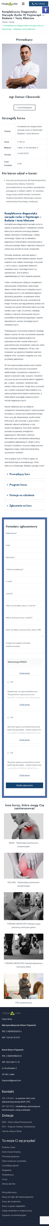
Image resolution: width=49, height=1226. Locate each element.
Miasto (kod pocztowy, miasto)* (19, 617)
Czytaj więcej (24, 673)
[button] (45, 10)
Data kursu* (11, 533)
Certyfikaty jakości (10, 1165)
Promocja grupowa (10, 1156)
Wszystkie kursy (9, 1192)
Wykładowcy (8, 1174)
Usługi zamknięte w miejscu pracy (17, 1210)
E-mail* (9, 581)
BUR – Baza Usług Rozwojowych (17, 1122)
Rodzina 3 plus (8, 1147)
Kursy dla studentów (11, 1201)
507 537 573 (8, 1106)
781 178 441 (8, 1098)
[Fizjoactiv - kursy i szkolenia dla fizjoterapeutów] (9, 4)
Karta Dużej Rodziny (11, 1152)
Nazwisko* (10, 557)
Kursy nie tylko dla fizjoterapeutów (17, 1197)
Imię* (8, 545)
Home (5, 22)
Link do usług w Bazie (12, 1131)
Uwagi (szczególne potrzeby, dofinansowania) (18, 644)
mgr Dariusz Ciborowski (24, 97)
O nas (4, 1179)
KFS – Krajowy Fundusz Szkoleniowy (18, 1126)
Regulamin (6, 1170)
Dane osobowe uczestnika (14, 1161)
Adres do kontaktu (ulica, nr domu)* (21, 605)
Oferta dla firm (8, 1184)
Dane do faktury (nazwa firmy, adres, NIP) (23, 630)
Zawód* (9, 593)
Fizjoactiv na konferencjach (14, 1215)
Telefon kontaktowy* (15, 569)
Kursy (12, 22)
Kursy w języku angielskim (13, 1206)
